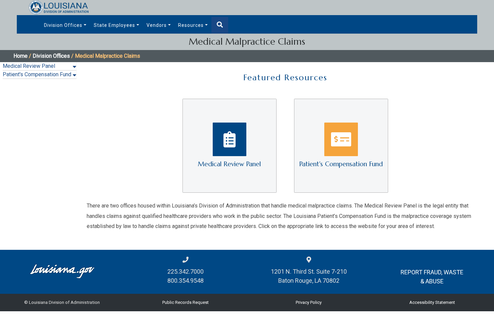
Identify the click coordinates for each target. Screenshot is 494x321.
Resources (191, 25)
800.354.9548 (185, 280)
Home (20, 56)
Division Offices (63, 25)
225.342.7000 (185, 271)
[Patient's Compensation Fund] (341, 145)
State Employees (114, 25)
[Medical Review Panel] (230, 145)
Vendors (157, 25)
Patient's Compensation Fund (37, 74)
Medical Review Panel (29, 66)
